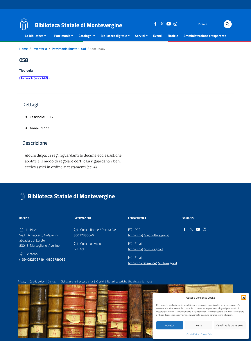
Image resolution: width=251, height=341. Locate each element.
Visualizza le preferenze (229, 325)
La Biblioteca (34, 35)
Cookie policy (37, 281)
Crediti (100, 281)
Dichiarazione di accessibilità (76, 281)
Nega (199, 325)
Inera (149, 281)
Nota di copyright (117, 281)
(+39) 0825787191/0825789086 (42, 259)
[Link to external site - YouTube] (168, 23)
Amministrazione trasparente (205, 35)
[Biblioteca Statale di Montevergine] (23, 23)
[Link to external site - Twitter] (162, 23)
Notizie (173, 35)
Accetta (169, 325)
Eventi (157, 35)
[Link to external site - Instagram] (175, 23)
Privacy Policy (207, 334)
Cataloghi (85, 35)
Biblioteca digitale (114, 35)
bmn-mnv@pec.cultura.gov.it (148, 235)
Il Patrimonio (61, 35)
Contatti (52, 281)
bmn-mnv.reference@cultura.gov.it (152, 263)
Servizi (140, 35)
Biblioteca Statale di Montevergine (71, 196)
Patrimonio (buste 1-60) (34, 78)
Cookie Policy (193, 334)
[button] (243, 297)
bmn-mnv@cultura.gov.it (145, 249)
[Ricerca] (228, 24)
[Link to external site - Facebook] (155, 23)
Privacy (22, 281)
